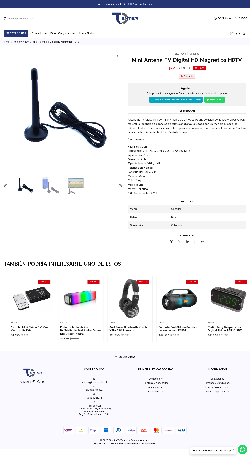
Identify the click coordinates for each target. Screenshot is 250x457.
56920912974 (94, 397)
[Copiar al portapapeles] (202, 241)
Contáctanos (217, 378)
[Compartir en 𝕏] (179, 241)
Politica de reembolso (217, 387)
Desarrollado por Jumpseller (141, 443)
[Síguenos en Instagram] (232, 33)
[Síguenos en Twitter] (244, 33)
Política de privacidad (217, 391)
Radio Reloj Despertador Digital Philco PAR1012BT (219, 328)
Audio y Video (21, 42)
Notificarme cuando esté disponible (177, 99)
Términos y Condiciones (217, 383)
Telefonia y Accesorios (156, 383)
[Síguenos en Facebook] (238, 33)
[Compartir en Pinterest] (195, 241)
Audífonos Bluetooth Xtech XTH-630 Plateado (122, 328)
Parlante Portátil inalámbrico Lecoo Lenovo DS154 (172, 328)
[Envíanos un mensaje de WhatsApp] (242, 449)
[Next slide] (119, 186)
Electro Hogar (155, 391)
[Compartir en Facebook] (171, 241)
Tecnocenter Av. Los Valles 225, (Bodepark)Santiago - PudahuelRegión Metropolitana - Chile (94, 410)
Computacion (156, 378)
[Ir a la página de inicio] (125, 18)
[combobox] (22, 18)
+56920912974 (94, 390)
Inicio (7, 42)
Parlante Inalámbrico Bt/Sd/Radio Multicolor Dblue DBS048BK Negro (75, 330)
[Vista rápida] (9, 297)
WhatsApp (216, 99)
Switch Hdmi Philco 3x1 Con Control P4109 (24, 328)
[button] (16, 33)
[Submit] (5, 18)
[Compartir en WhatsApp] (187, 241)
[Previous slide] (6, 186)
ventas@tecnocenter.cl (94, 382)
